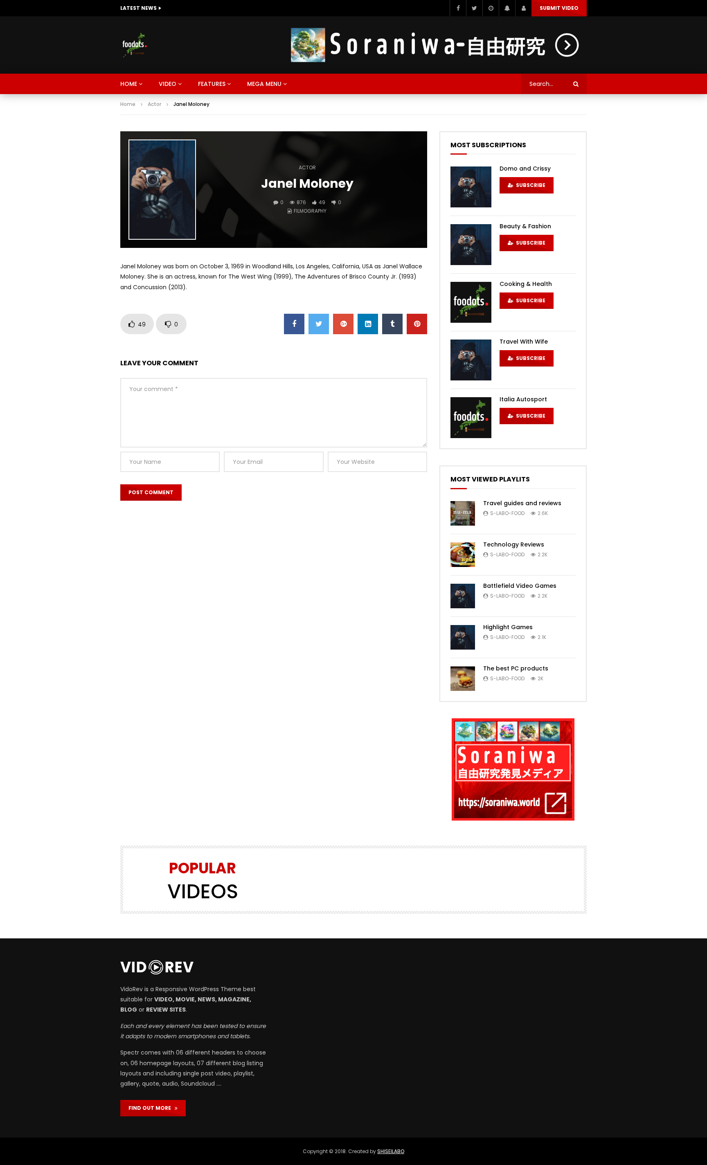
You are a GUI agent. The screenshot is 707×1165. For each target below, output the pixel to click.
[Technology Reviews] (462, 554)
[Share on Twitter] (318, 324)
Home (127, 104)
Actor (154, 104)
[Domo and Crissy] (470, 186)
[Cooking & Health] (470, 302)
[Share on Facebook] (294, 324)
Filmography (310, 210)
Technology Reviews (513, 544)
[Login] (523, 8)
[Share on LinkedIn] (368, 324)
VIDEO (167, 84)
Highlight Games (508, 627)
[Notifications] (507, 8)
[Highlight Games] (462, 637)
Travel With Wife (524, 341)
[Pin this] (417, 324)
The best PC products (515, 668)
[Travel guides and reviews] (462, 513)
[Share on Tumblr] (392, 324)
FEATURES (211, 84)
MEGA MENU (264, 84)
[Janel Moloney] (162, 189)
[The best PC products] (462, 678)
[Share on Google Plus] (343, 324)
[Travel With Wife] (470, 360)
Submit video (559, 7)
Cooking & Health (526, 284)
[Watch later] (490, 8)
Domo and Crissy (525, 168)
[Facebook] (458, 8)
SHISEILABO (390, 1151)
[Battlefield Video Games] (462, 596)
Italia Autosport (523, 399)
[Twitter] (474, 8)
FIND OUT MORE (151, 1107)
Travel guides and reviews (522, 503)
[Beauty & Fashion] (470, 244)
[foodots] (134, 45)
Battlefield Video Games (519, 586)
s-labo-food (507, 513)
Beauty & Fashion (525, 226)
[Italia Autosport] (470, 417)
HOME (128, 84)
